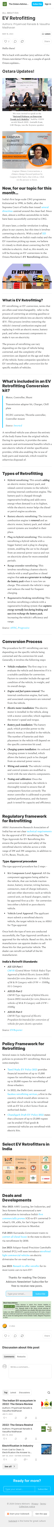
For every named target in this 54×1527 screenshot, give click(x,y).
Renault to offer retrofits (26, 1266)
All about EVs (10, 13)
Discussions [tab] (24, 1392)
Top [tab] (5, 1392)
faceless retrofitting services (22, 1094)
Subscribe (37, 4)
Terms (43, 1503)
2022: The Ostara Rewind (17, 1424)
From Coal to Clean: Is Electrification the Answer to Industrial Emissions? (16, 1451)
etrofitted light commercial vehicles (26, 1253)
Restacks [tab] (21, 1356)
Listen (48, 34)
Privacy (35, 1503)
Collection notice (27, 1506)
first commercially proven (22, 1216)
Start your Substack (19, 1513)
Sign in (48, 4)
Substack (12, 1521)
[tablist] (14, 1357)
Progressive (24, 628)
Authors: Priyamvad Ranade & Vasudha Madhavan (17, 1409)
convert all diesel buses (14, 1237)
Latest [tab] (13, 1392)
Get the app (41, 1513)
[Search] (49, 1392)
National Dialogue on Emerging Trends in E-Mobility (26, 118)
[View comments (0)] (15, 41)
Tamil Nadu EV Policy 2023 (22, 1069)
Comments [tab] (9, 1356)
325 (44, 233)
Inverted (18, 426)
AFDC (13, 628)
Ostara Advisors (22, 1456)
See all (8, 1466)
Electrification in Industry (17, 1445)
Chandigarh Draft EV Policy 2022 (25, 1115)
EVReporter (16, 1030)
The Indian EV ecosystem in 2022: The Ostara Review (19, 1402)
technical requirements (39, 831)
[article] (27, 1409)
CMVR (11, 971)
